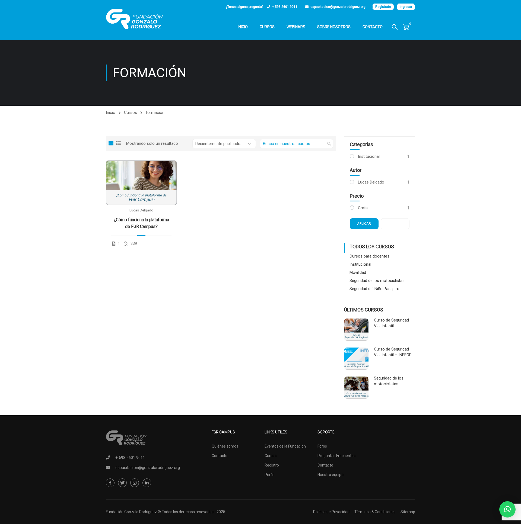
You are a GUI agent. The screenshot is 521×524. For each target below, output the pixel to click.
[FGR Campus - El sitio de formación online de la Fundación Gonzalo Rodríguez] (134, 19)
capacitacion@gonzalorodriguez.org (338, 7)
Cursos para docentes (369, 256)
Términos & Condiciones (375, 512)
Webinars (296, 27)
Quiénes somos (225, 446)
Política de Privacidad (331, 512)
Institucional (369, 156)
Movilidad (358, 272)
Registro (272, 465)
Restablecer (398, 223)
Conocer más (141, 182)
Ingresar (406, 7)
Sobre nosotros (334, 27)
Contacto (373, 27)
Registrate (383, 7)
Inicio (243, 27)
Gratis (363, 207)
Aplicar (364, 223)
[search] (329, 143)
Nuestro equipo (330, 474)
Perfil (269, 474)
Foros (322, 446)
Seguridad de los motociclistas (377, 280)
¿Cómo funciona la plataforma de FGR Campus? (141, 223)
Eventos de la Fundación (285, 446)
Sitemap (408, 512)
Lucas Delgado (141, 210)
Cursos (267, 27)
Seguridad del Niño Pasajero (374, 288)
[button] (507, 509)
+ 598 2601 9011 (284, 7)
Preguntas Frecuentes (336, 456)
